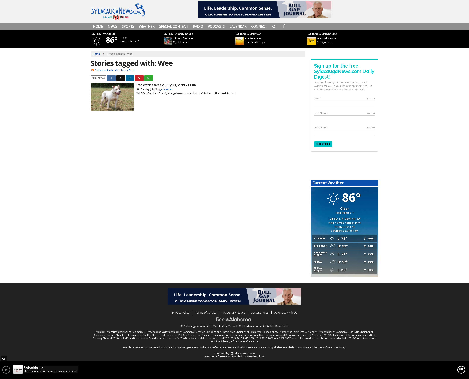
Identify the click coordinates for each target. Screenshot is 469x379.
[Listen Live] (200, 41)
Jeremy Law (166, 89)
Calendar (237, 26)
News (112, 26)
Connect (259, 26)
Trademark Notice (233, 312)
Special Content (173, 26)
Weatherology (256, 356)
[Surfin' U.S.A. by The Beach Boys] (239, 41)
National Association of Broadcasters (279, 335)
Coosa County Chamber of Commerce (283, 332)
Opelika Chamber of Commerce (160, 335)
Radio (198, 26)
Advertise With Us (285, 312)
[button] (274, 26)
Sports (128, 26)
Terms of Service (206, 312)
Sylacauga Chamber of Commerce (125, 332)
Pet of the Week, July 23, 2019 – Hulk (166, 85)
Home (98, 26)
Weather (146, 26)
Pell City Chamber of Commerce (195, 335)
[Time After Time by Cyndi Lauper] (168, 41)
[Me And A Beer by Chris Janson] (311, 41)
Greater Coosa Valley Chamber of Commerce (170, 332)
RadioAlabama (253, 326)
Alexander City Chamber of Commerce (326, 332)
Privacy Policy (180, 312)
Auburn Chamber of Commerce (124, 335)
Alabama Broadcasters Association (233, 335)
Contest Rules (260, 312)
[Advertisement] (264, 9)
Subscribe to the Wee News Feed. (115, 70)
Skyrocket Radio (244, 353)
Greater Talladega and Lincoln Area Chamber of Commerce (228, 332)
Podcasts (216, 26)
